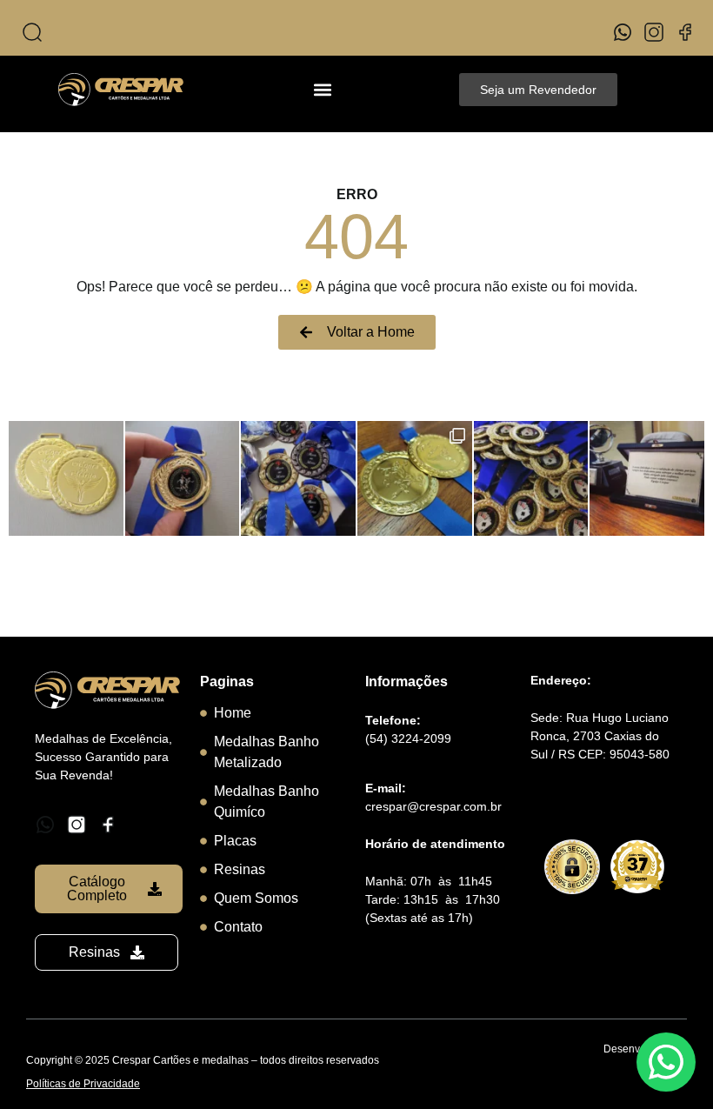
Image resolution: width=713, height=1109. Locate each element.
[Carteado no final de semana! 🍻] (531, 478)
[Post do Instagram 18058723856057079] (182, 478)
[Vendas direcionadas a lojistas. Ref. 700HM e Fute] (414, 478)
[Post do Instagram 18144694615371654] (66, 478)
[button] (323, 90)
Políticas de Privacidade (83, 1084)
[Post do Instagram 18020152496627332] (298, 478)
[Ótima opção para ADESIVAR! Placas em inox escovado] (647, 478)
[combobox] (182, 32)
